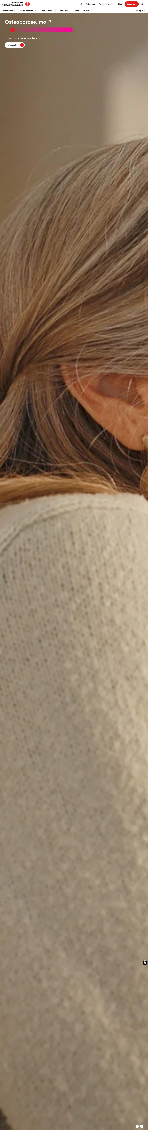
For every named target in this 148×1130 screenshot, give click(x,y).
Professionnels (91, 4)
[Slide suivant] (141, 1126)
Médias (119, 4)
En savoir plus (12, 45)
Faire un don (131, 4)
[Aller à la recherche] (81, 4)
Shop (77, 11)
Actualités (86, 11)
